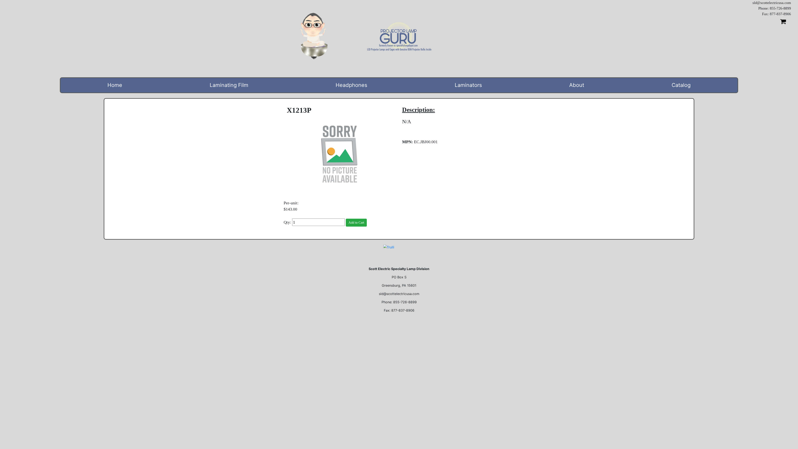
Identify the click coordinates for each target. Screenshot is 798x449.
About (576, 85)
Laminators (468, 85)
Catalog (681, 85)
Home (114, 85)
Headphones (351, 85)
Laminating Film (229, 85)
